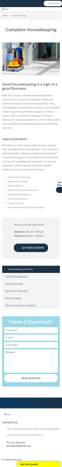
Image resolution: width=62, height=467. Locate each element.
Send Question (31, 378)
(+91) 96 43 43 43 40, (17, 434)
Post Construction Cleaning (20, 305)
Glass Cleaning (13, 298)
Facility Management (16, 276)
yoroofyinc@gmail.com (18, 445)
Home (5, 15)
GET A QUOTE (54, 3)
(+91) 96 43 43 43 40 (33, 224)
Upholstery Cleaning (16, 291)
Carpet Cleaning (14, 283)
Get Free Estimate (33, 247)
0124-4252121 (36, 434)
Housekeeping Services (20, 269)
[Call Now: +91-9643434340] (59, 190)
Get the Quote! (29, 464)
